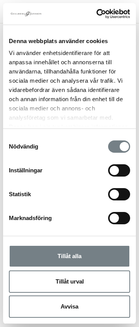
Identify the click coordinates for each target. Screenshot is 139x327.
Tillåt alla (69, 256)
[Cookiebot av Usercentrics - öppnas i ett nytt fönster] (98, 14)
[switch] (119, 170)
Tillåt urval (70, 281)
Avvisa (69, 306)
